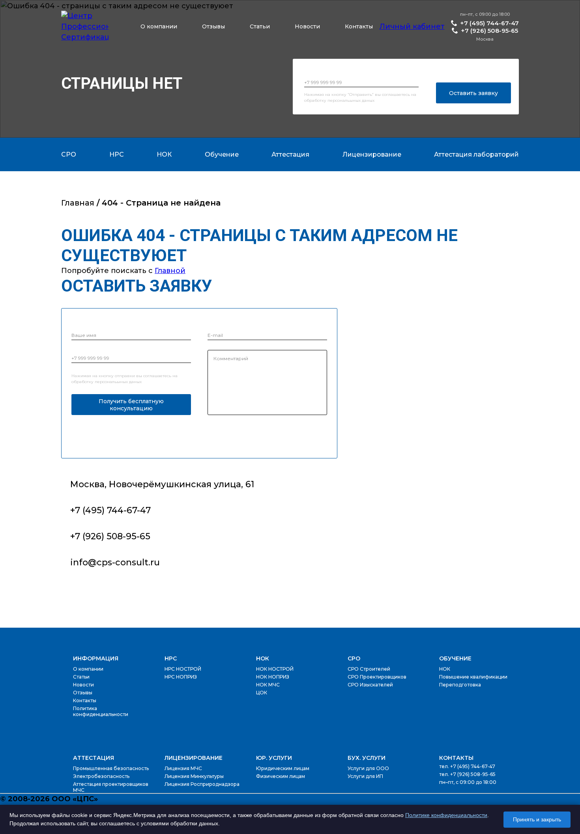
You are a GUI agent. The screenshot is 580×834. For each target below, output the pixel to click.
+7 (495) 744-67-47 (489, 23)
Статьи (260, 26)
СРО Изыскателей (370, 685)
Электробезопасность (101, 776)
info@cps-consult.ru (115, 562)
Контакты (359, 26)
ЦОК (261, 693)
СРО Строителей (369, 669)
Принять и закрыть (537, 819)
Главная (77, 203)
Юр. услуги (274, 757)
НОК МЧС (268, 685)
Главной (170, 270)
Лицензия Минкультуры (194, 776)
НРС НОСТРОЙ (183, 669)
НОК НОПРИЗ (272, 677)
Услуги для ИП (365, 776)
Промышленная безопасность (111, 768)
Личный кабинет (412, 26)
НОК (262, 658)
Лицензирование (194, 757)
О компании (158, 26)
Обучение (455, 658)
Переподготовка (460, 685)
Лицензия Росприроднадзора (202, 784)
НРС (171, 658)
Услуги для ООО (368, 768)
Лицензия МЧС (183, 768)
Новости (307, 26)
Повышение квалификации (473, 677)
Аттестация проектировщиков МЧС (110, 787)
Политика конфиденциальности (100, 711)
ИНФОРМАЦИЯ (95, 658)
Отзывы (213, 26)
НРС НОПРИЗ (181, 677)
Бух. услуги (366, 757)
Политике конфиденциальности (446, 815)
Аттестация (93, 757)
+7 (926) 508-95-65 (489, 30)
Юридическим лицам (282, 768)
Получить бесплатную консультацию (131, 405)
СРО (354, 658)
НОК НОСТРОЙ (275, 669)
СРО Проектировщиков (377, 677)
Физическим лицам (280, 776)
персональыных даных (350, 100)
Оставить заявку (473, 93)
